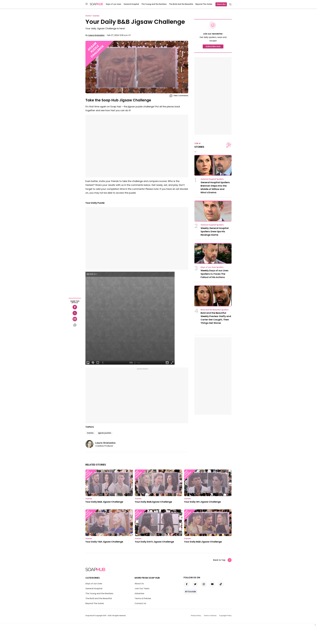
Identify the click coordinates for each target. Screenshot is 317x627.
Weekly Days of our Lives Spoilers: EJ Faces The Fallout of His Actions (214, 274)
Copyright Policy (225, 615)
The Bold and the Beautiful (181, 4)
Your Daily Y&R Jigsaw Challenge (104, 541)
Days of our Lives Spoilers (212, 267)
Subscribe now (213, 46)
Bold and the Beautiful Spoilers (214, 309)
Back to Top (219, 560)
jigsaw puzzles (104, 433)
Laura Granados (96, 35)
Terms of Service (210, 615)
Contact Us (140, 603)
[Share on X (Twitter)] (75, 313)
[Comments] (75, 325)
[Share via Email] (75, 319)
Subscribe (221, 4)
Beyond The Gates (204, 4)
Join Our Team (142, 588)
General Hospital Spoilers (212, 179)
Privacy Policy (196, 615)
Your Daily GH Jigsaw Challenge (202, 501)
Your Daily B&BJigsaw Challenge (153, 501)
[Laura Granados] (90, 444)
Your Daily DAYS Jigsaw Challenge (154, 541)
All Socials (190, 591)
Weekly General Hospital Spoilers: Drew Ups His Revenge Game (215, 231)
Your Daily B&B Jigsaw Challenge (104, 501)
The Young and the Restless (154, 4)
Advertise (139, 593)
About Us (139, 583)
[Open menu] (86, 4)
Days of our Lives (113, 4)
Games (90, 433)
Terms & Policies (143, 598)
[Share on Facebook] (75, 307)
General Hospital (131, 4)
